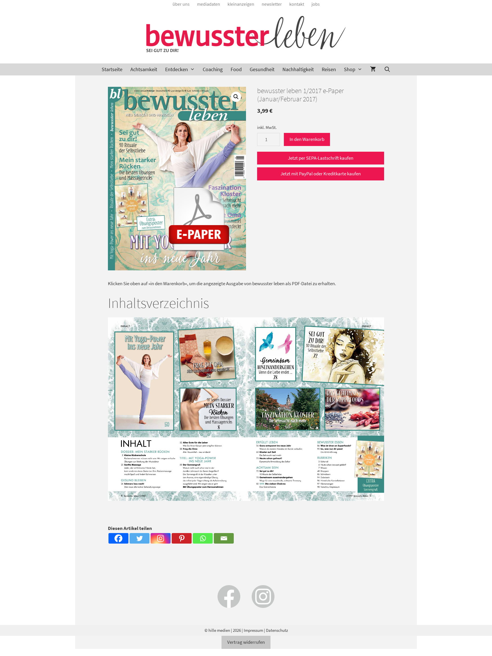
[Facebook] (118, 538)
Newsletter (272, 4)
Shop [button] (349, 69)
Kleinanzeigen (240, 4)
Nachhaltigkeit (298, 69)
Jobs (315, 4)
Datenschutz (277, 630)
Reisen (329, 69)
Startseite (112, 69)
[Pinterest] (182, 538)
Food (236, 69)
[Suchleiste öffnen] (387, 69)
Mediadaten (208, 4)
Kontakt (296, 4)
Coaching (213, 69)
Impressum (253, 630)
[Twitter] (139, 538)
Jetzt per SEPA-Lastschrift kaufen (320, 158)
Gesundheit (262, 69)
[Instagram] (161, 538)
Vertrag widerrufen (246, 642)
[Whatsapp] (203, 538)
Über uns (181, 4)
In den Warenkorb (307, 139)
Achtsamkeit (143, 69)
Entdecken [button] (176, 69)
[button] (236, 97)
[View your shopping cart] (373, 69)
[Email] (224, 538)
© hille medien (217, 630)
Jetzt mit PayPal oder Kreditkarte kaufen (320, 173)
